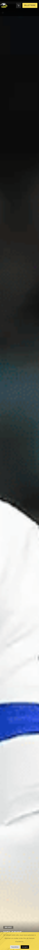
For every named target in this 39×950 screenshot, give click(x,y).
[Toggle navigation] (3, 12)
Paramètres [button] (14, 947)
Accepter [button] (25, 947)
